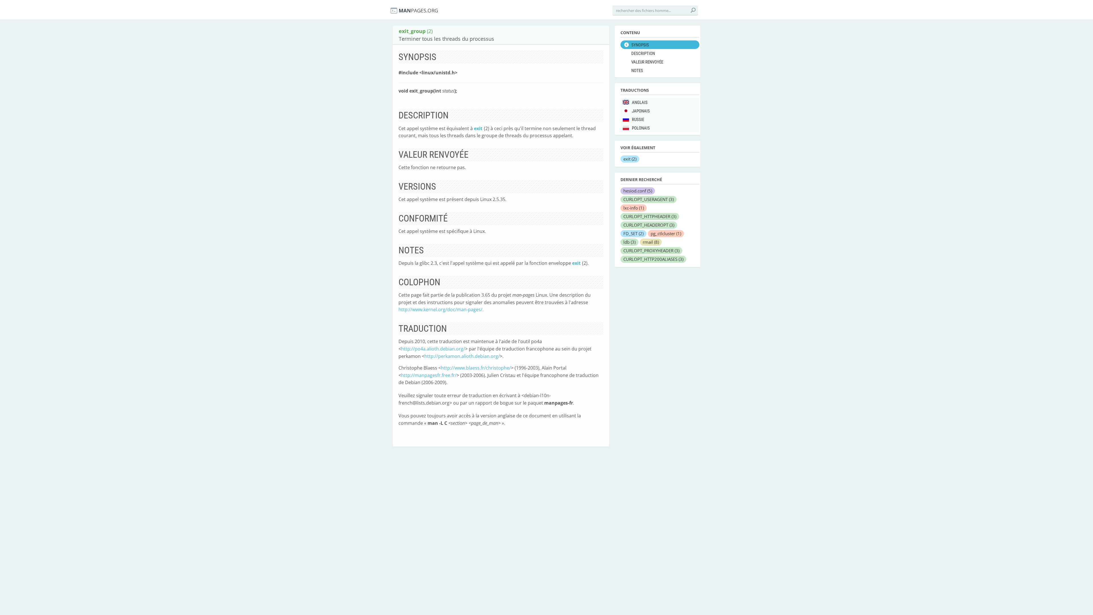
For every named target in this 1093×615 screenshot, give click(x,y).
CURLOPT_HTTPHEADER (649, 216)
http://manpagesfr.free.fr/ (429, 375)
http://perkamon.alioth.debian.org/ (462, 356)
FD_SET (633, 233)
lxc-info (633, 208)
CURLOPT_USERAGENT (648, 199)
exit (478, 128)
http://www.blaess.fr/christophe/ (476, 368)
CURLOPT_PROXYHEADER (651, 250)
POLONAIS (641, 128)
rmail (651, 242)
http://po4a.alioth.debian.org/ (433, 349)
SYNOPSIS (640, 45)
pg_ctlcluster (666, 233)
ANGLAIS (640, 102)
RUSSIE (638, 119)
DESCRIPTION (643, 53)
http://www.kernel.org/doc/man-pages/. (441, 309)
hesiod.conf (637, 191)
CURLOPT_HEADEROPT (648, 225)
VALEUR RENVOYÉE (647, 62)
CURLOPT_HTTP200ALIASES (653, 259)
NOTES (637, 70)
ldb (629, 242)
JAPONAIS (641, 111)
